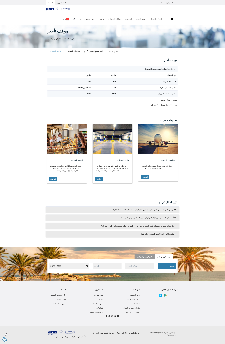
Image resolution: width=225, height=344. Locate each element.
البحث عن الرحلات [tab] (164, 256)
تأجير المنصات (55, 51)
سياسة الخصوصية (107, 333)
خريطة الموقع (134, 333)
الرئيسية (50, 38)
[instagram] (112, 316)
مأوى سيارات (98, 295)
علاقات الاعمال (62, 38)
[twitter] (109, 316)
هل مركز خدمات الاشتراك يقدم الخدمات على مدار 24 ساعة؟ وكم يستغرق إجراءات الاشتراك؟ (137, 226)
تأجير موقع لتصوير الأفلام (93, 51)
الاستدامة (137, 303)
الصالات (100, 299)
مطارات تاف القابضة (133, 312)
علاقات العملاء (121, 333)
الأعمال (50, 2)
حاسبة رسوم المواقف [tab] (144, 256)
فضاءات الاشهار (74, 51)
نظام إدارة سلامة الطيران (131, 308)
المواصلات (99, 308)
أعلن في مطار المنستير (58, 295)
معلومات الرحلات (97, 303)
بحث (172, 266)
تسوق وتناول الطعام (96, 312)
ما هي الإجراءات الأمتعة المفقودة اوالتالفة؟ (157, 234)
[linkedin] (115, 316)
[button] (74, 19)
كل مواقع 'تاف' (168, 2)
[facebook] (106, 316)
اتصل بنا (96, 333)
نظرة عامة (113, 51)
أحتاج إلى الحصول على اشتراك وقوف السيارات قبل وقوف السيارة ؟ (147, 217)
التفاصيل (53, 179)
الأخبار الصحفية (135, 295)
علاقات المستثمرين (133, 299)
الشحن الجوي (61, 299)
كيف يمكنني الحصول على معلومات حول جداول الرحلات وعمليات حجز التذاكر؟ (143, 209)
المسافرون (61, 2)
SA (64, 19)
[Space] (59, 9)
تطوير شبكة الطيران (59, 303)
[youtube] (118, 316)
